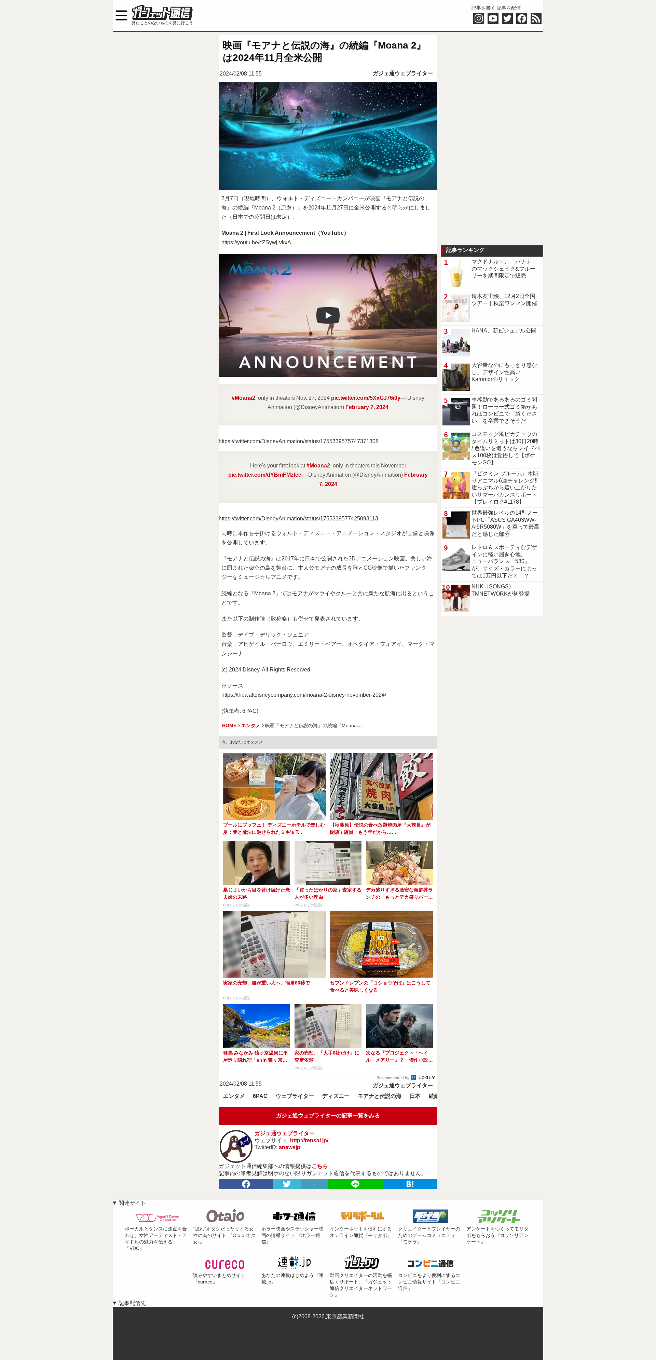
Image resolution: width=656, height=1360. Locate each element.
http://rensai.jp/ (309, 1140)
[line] (355, 1184)
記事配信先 (132, 1303)
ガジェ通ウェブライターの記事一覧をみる (328, 1115)
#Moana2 (243, 398)
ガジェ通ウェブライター (403, 73)
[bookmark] (410, 1184)
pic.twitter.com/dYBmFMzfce (264, 475)
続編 (434, 1096)
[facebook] (246, 1184)
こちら (320, 1166)
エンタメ (234, 1096)
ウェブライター (295, 1096)
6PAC (260, 1096)
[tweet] (287, 1184)
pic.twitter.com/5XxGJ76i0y (365, 398)
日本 (415, 1096)
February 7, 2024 (366, 407)
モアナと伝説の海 (379, 1096)
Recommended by (393, 1078)
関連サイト (132, 1203)
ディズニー (336, 1096)
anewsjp (289, 1147)
